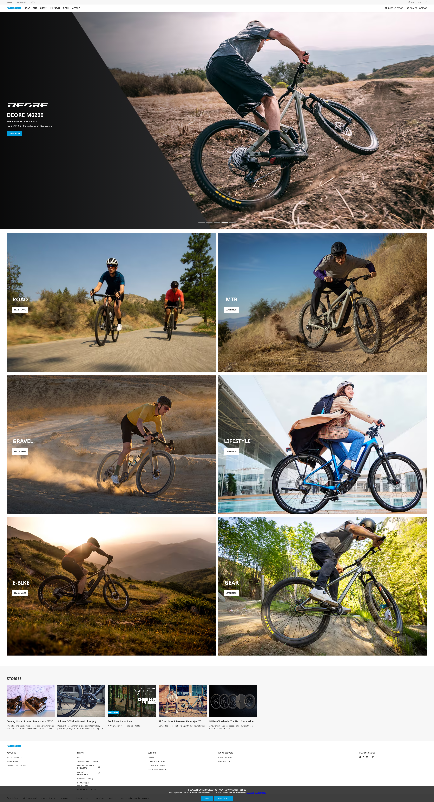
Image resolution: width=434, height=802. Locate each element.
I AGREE (207, 798)
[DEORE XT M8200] (217, 222)
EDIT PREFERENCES (223, 798)
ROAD (27, 8)
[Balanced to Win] (209, 222)
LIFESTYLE (55, 8)
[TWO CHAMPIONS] (201, 222)
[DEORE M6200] (225, 222)
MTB (35, 8)
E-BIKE (66, 8)
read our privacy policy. (256, 792)
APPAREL (76, 8)
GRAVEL (44, 8)
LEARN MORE (14, 131)
